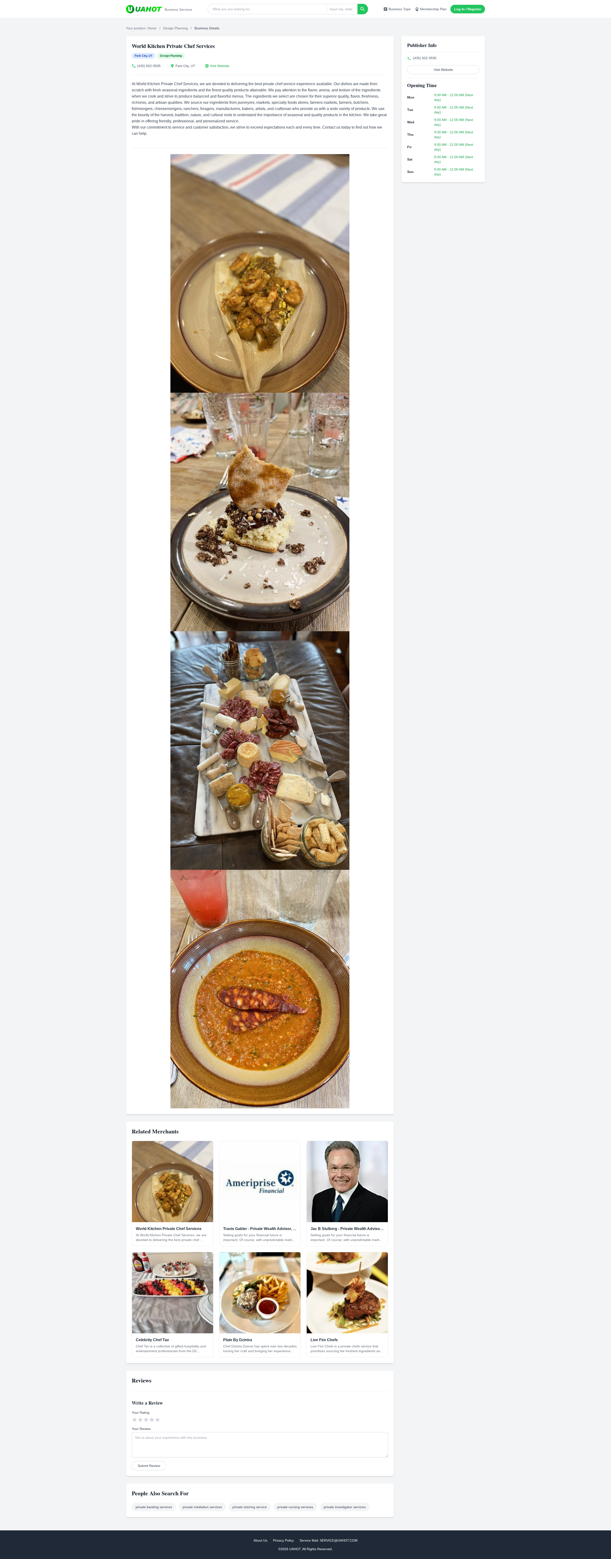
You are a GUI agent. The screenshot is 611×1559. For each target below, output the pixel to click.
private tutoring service (249, 1507)
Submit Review (149, 1466)
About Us (260, 1540)
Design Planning (175, 28)
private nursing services (295, 1507)
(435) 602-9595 (149, 66)
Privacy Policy (283, 1540)
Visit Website (219, 66)
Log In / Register (467, 9)
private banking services (154, 1507)
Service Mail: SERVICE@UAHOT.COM (329, 1540)
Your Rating (140, 1412)
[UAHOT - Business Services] (144, 9)
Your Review (141, 1429)
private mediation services (202, 1507)
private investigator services (345, 1507)
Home (152, 28)
